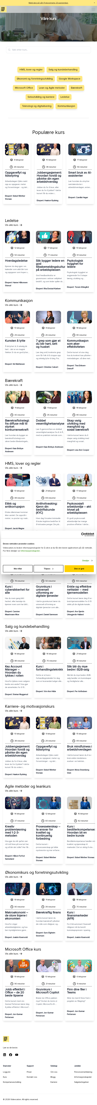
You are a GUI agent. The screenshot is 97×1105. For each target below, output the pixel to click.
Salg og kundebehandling (63, 69)
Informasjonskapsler (30, 551)
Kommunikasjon (66, 106)
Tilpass (47, 568)
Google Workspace (69, 78)
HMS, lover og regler (31, 69)
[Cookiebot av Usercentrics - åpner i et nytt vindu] (83, 534)
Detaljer (85, 560)
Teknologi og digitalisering (37, 106)
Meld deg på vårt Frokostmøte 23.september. (48, 3)
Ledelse (64, 97)
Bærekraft (76, 88)
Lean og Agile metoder (52, 88)
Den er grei (79, 568)
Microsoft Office (24, 88)
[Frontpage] (3, 9)
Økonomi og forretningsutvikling (35, 78)
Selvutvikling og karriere (41, 97)
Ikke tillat (18, 568)
